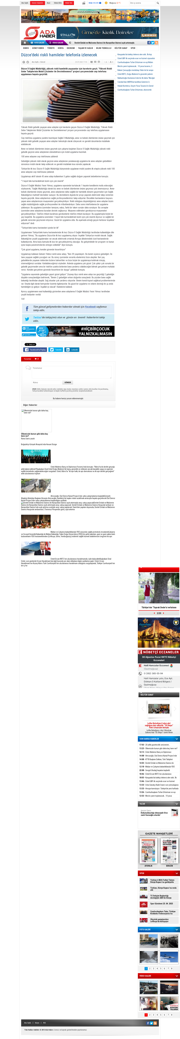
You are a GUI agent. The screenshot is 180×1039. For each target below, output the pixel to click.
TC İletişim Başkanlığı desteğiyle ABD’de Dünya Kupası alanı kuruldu (160, 897)
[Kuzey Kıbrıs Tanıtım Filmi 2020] (148, 987)
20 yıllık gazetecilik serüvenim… (154, 745)
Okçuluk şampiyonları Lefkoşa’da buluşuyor (159, 920)
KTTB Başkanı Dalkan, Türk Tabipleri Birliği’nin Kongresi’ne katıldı (156, 761)
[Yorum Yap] (91, 62)
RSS (44, 1023)
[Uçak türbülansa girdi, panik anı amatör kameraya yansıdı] (148, 1003)
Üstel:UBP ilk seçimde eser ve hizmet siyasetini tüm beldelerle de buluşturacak (157, 783)
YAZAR (142, 804)
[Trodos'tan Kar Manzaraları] (148, 957)
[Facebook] (23, 62)
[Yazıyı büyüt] (111, 62)
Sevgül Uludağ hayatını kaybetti (154, 770)
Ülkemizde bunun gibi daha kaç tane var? (158, 748)
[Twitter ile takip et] (152, 42)
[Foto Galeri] (38, 42)
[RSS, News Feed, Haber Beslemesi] (156, 42)
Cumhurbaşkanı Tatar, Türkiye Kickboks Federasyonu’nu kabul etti (163, 912)
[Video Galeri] (56, 42)
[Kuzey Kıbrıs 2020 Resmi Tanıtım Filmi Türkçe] (169, 987)
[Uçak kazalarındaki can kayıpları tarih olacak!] (169, 957)
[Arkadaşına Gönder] (95, 62)
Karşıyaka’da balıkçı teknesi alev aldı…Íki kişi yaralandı (158, 779)
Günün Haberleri (37, 3)
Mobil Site (68, 3)
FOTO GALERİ (145, 929)
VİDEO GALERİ (145, 976)
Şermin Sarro (154, 812)
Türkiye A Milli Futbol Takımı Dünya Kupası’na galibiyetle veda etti (162, 881)
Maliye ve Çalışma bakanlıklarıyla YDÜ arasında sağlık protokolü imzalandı (157, 768)
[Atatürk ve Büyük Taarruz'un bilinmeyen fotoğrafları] (169, 941)
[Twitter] (27, 62)
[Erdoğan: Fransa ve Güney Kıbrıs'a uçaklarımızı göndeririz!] (169, 1003)
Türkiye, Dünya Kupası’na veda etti (163, 889)
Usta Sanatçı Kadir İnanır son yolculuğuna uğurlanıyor (158, 786)
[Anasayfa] (25, 42)
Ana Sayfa (25, 3)
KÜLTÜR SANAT (147, 695)
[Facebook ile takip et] (149, 42)
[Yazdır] (99, 62)
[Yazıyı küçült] (105, 62)
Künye (37, 1023)
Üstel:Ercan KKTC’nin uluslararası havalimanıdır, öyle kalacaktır (155, 775)
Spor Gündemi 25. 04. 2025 (161, 904)
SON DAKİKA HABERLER (149, 739)
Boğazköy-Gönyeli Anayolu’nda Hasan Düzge (39, 444)
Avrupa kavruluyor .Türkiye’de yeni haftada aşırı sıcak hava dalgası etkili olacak (158, 790)
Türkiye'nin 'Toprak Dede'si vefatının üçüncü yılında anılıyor (158, 608)
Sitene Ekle (58, 3)
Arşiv (48, 3)
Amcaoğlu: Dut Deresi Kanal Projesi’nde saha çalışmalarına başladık (158, 757)
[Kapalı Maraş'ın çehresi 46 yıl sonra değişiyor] (148, 941)
